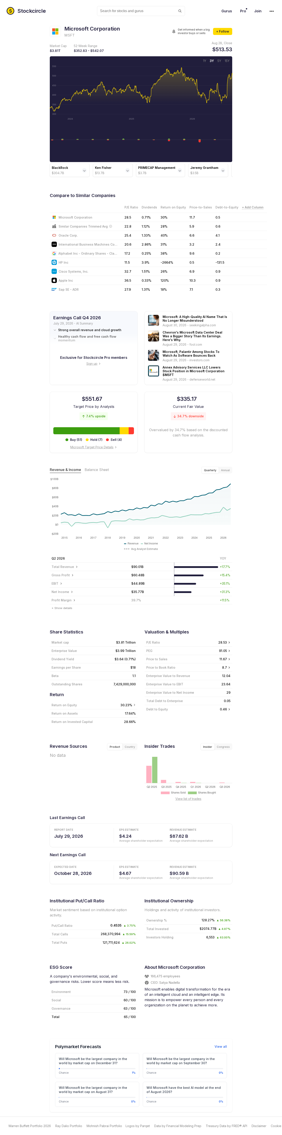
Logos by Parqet (138, 1126)
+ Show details (62, 608)
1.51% (146, 271)
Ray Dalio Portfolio (68, 1126)
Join (258, 11)
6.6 (191, 235)
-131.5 (219, 262)
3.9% (145, 262)
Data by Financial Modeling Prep (177, 1126)
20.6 (127, 244)
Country (130, 746)
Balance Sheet (97, 469)
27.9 (127, 289)
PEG (149, 651)
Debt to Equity (157, 709)
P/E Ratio (153, 642)
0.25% (146, 253)
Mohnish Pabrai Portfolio (104, 1126)
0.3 (217, 289)
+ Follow (222, 31)
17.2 (127, 253)
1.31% (146, 289)
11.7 (192, 217)
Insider (207, 746)
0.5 (217, 217)
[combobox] (141, 11)
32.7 (127, 271)
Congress (223, 746)
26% (164, 271)
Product (115, 746)
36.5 (127, 280)
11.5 (127, 262)
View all (221, 1046)
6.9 (191, 271)
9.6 (191, 253)
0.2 (217, 253)
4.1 (217, 235)
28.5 (127, 217)
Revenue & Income (65, 469)
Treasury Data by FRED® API (226, 1126)
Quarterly (210, 470)
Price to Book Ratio (160, 667)
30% (164, 217)
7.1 (191, 289)
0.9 (217, 271)
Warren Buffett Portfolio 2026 (29, 1126)
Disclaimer (259, 1126)
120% (165, 280)
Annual (225, 470)
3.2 (191, 244)
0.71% (146, 217)
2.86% (146, 244)
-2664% (167, 262)
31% (164, 244)
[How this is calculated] (110, 226)
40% (164, 235)
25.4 (127, 235)
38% (164, 253)
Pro (243, 11)
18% (164, 289)
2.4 (218, 244)
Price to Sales (156, 659)
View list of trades (188, 799)
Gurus (226, 11)
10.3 (192, 280)
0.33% (146, 280)
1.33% (146, 235)
